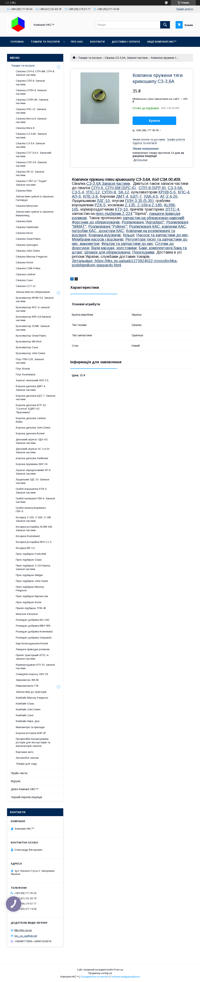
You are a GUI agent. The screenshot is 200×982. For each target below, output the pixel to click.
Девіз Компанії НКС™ (24, 789)
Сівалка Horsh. (25, 262)
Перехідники (143, 252)
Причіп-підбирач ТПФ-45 (31, 608)
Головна (17, 41)
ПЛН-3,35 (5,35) (139, 201)
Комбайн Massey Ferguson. (32, 697)
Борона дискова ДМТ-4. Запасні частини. (31, 388)
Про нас (77, 41)
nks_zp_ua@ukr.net (25, 935)
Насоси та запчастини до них (162, 235)
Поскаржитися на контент (94, 976)
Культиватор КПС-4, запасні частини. (33, 309)
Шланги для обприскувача (107, 252)
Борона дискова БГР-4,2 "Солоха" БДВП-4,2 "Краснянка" (31, 409)
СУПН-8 (109, 192)
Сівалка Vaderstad (27, 227)
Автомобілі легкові (27, 757)
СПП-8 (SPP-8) (152, 188)
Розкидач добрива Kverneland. (34, 631)
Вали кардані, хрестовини (114, 248)
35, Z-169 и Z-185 (146, 205)
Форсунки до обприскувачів (96, 222)
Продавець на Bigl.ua (100, 973)
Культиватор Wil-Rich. (29, 341)
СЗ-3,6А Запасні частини (108, 183)
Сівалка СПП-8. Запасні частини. (30, 82)
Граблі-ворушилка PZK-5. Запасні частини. (31, 490)
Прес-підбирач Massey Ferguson (30, 588)
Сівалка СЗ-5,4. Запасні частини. (30, 145)
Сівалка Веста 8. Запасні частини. (31, 120)
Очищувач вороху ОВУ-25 (32, 674)
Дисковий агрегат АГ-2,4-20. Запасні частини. (33, 450)
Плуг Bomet (23, 368)
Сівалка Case (24, 280)
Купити (154, 120)
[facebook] (72, 279)
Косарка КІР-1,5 (25, 548)
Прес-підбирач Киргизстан (32, 596)
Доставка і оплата (126, 41)
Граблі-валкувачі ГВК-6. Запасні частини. (35, 500)
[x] (76, 279)
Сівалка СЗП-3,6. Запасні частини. (31, 164)
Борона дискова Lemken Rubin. (31, 420)
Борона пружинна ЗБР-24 (31, 464)
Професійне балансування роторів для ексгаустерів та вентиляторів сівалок (33, 742)
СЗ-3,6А (175, 188)
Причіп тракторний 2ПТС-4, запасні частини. (32, 657)
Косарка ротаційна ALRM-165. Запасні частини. (34, 528)
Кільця (128, 235)
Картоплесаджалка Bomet (32, 643)
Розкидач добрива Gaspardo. (34, 637)
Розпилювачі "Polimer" (107, 226)
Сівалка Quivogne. (27, 244)
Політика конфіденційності (125, 976)
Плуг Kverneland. (26, 374)
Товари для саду (26, 763)
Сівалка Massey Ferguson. (32, 256)
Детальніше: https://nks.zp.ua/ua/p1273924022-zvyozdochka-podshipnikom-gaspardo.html (125, 263)
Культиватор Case (27, 347)
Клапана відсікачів (104, 235)
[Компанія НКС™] (18, 31)
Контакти (97, 41)
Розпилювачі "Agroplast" (143, 222)
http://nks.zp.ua (23, 930)
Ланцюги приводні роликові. (33, 649)
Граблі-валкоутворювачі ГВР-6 (31, 509)
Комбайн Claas (25, 703)
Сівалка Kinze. (24, 232)
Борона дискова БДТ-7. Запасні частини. (35, 397)
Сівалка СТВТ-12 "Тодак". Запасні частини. (31, 183)
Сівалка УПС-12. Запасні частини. (31, 111)
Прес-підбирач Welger (29, 575)
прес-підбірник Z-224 (114, 213)
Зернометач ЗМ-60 (27, 679)
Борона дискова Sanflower (32, 458)
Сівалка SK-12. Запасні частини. (30, 173)
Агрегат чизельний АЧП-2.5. (32, 380)
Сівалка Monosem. (27, 205)
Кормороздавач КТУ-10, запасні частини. (35, 666)
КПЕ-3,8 (90, 196)
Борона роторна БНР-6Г (31, 733)
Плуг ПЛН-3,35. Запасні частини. (30, 361)
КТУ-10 (121, 209)
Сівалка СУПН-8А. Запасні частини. (32, 101)
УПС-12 (93, 192)
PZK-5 (100, 205)
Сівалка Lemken (25, 274)
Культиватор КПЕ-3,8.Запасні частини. (33, 318)
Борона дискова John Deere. (33, 427)
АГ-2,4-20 (168, 196)
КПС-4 (183, 192)
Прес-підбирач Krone (28, 602)
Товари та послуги (45, 41)
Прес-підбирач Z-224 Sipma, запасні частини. (33, 567)
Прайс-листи (19, 773)
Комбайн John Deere (28, 709)
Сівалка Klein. (24, 190)
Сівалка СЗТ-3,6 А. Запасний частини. (33, 154)
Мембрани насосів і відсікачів (97, 239)
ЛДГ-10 (103, 201)
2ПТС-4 (172, 209)
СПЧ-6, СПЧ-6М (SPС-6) (113, 188)
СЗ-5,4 (78, 192)
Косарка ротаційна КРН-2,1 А (34, 541)
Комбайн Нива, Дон (27, 721)
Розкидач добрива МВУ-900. (33, 625)
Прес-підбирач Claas (29, 559)
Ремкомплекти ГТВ (27, 685)
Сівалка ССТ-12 (26, 286)
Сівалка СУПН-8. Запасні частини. (31, 92)
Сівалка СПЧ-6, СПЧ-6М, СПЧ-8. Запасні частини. (35, 73)
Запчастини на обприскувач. (33, 291)
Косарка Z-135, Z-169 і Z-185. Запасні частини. (33, 519)
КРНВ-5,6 (167, 192)
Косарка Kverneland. (28, 536)
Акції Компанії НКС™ (162, 41)
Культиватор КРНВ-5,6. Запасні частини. (35, 299)
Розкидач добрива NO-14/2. (33, 619)
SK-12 (123, 192)
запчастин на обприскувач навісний (153, 218)
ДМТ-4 (122, 196)
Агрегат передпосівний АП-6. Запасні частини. (33, 472)
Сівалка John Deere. (28, 250)
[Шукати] (165, 24)
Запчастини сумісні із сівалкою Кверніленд (35, 213)
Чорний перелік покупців (26, 797)
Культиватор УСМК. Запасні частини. (33, 328)
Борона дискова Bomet (30, 433)
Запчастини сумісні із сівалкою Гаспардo (35, 198)
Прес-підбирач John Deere (32, 581)
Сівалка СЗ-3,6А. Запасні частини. (126, 57)
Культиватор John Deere (30, 353)
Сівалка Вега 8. (25, 127)
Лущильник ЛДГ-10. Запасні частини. (32, 481)
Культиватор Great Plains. (31, 335)
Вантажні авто (24, 752)
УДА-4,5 (151, 196)
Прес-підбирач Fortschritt (31, 553)
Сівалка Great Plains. (28, 238)
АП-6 (76, 196)
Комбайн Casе (24, 715)
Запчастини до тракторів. (31, 691)
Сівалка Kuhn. (24, 221)
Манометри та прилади (30, 727)
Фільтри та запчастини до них (127, 243)
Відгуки (15, 781)
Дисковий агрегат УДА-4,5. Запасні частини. (32, 441)
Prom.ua (118, 969)
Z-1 (128, 205)
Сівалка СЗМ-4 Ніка (28, 268)
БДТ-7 (136, 196)
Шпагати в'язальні (27, 614)
